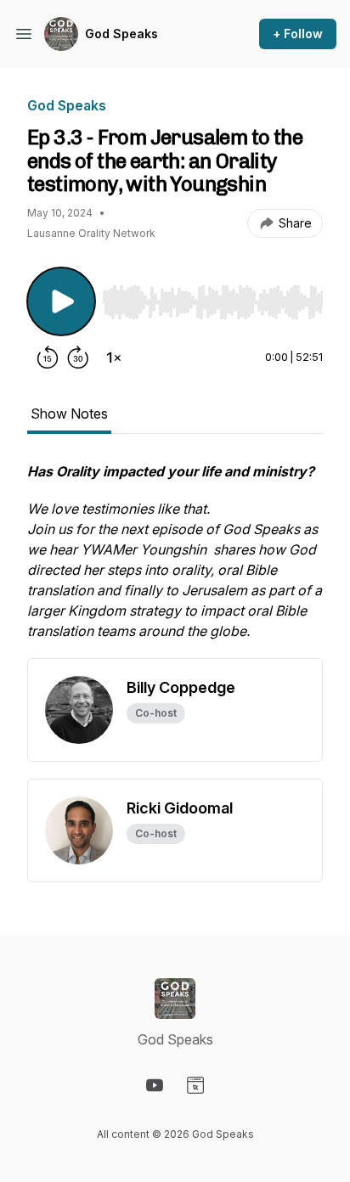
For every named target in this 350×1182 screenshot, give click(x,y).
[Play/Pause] (61, 301)
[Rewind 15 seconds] (47, 357)
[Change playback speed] (114, 357)
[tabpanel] (175, 559)
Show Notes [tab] (69, 413)
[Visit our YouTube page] (154, 1085)
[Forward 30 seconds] (78, 357)
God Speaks (121, 33)
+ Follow (298, 33)
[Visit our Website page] (195, 1085)
